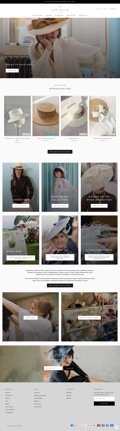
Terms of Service (9, 409)
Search (105, 8)
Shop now (12, 70)
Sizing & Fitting (38, 398)
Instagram (69, 392)
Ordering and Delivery (40, 395)
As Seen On (59, 15)
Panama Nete (74, 138)
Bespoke (36, 401)
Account (98, 8)
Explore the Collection (60, 151)
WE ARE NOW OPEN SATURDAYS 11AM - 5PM (60, 1)
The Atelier (71, 15)
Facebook (68, 395)
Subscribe (70, 368)
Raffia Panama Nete (46, 138)
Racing (7, 404)
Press (6, 401)
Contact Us (83, 15)
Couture (48, 15)
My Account (37, 404)
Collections (37, 15)
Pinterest (68, 398)
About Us (7, 392)
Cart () (113, 8)
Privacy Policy (38, 407)
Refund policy (9, 412)
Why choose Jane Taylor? (60, 285)
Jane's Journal (9, 407)
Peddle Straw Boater (103, 138)
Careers (7, 398)
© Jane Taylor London (14, 425)
